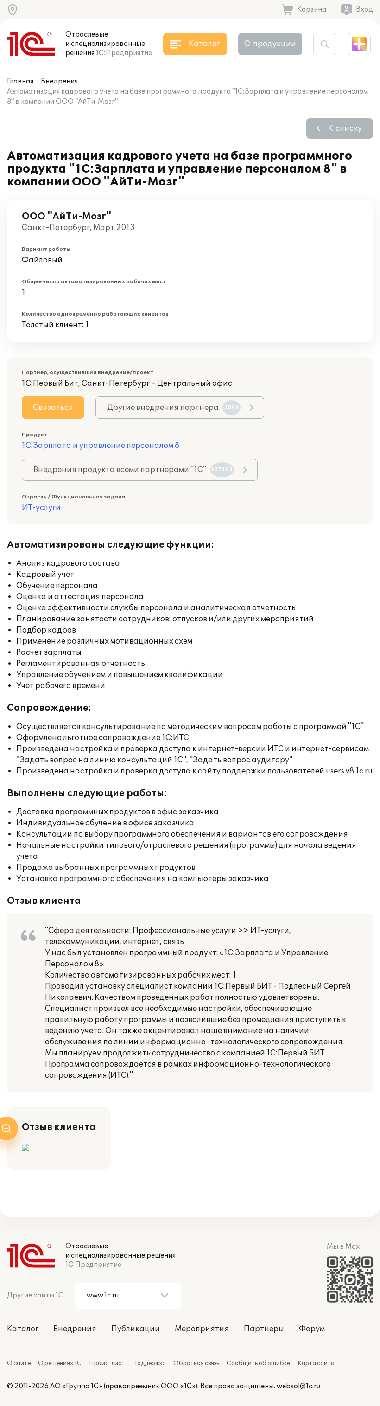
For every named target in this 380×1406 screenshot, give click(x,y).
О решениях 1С (60, 1363)
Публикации (135, 1329)
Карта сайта (316, 1363)
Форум (312, 1329)
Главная (20, 81)
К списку (345, 128)
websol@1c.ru (298, 1386)
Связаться (53, 407)
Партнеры (264, 1329)
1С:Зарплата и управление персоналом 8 (100, 445)
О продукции (270, 44)
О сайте (19, 1363)
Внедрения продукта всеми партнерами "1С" (133, 469)
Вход (364, 9)
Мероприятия (202, 1329)
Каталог (22, 1329)
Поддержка (149, 1363)
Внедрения (59, 81)
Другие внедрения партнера (173, 407)
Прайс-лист (107, 1363)
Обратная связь (196, 1363)
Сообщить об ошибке (258, 1363)
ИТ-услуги (41, 507)
